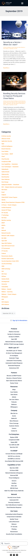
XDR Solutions (22, 103)
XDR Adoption (16, 103)
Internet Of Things (6, 210)
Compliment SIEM (6, 161)
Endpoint (4, 194)
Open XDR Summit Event (8, 245)
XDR (12, 103)
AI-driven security (6, 101)
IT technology (5, 215)
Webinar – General (6, 289)
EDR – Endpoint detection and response (12, 187)
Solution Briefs (5, 279)
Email (3, 192)
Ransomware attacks (7, 256)
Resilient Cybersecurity (8, 258)
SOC (3, 271)
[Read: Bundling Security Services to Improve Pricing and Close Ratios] (14, 81)
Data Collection (22, 47)
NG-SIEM (4, 238)
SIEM (3, 266)
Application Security (7, 141)
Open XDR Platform (7, 243)
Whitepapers (5, 297)
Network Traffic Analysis (8, 235)
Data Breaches (6, 102)
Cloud (3, 156)
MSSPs (3, 225)
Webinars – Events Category (9, 294)
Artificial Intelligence (7, 47)
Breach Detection (15, 47)
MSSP (3, 223)
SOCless (4, 276)
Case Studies (5, 151)
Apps (3, 143)
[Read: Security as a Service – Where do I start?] (14, 30)
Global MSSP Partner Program (9, 197)
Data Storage (18, 102)
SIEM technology (6, 268)
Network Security (6, 233)
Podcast (4, 253)
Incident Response (6, 207)
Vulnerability (5, 286)
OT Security (5, 251)
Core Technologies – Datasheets (10, 166)
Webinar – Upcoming (7, 291)
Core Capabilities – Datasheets (10, 164)
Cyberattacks (5, 169)
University (4, 284)
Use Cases (14, 511)
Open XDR (4, 240)
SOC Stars (4, 274)
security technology (7, 263)
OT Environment (6, 248)
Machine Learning (6, 220)
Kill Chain (4, 217)
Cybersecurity (5, 174)
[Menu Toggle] (22, 3)
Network (4, 230)
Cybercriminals (5, 171)
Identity (3, 200)
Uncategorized (5, 281)
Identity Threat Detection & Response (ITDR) (13, 202)
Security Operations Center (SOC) (10, 261)
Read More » (6, 68)
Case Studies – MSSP (7, 154)
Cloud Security (5, 159)
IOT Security (5, 212)
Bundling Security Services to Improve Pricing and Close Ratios (14, 95)
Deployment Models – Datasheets (10, 184)
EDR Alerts (4, 189)
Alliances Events (6, 138)
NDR (3, 228)
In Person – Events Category (9, 205)
